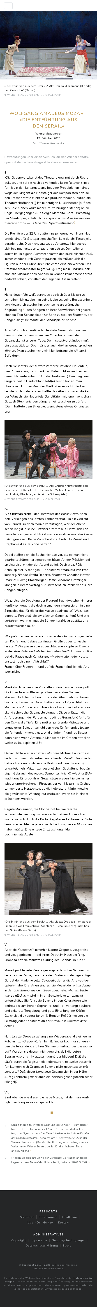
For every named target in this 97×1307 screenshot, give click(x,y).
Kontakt (63, 1222)
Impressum (39, 1240)
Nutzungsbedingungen (68, 1240)
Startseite (27, 1217)
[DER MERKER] (48, 5)
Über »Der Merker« (40, 1222)
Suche (67, 1245)
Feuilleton (69, 1217)
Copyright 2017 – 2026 (36, 1265)
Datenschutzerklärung (42, 1245)
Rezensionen (48, 1217)
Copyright (18, 1240)
